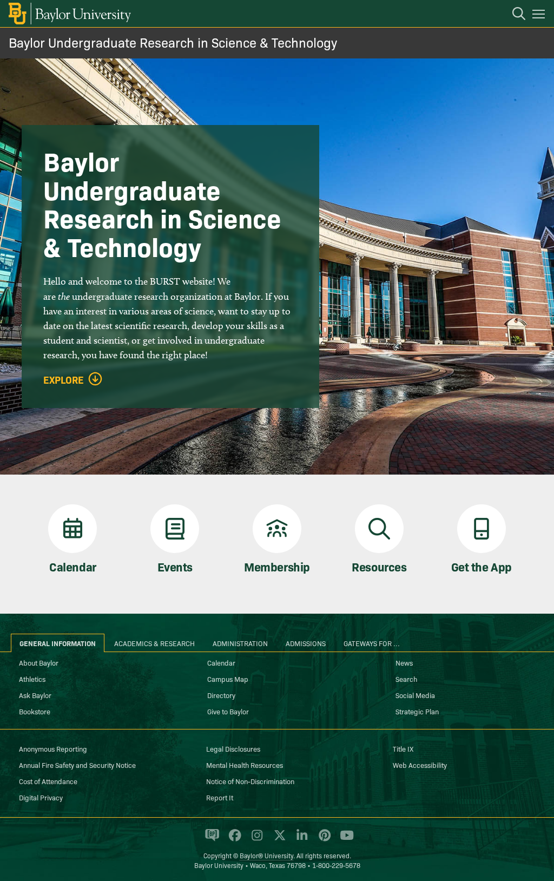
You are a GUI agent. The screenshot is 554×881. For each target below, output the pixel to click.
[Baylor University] (69, 13)
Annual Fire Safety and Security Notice (77, 765)
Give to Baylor (228, 711)
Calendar (221, 662)
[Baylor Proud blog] (210, 840)
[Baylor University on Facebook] (233, 840)
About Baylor (38, 662)
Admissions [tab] (306, 643)
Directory (221, 695)
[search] (513, 15)
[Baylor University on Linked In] (300, 840)
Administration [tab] (240, 643)
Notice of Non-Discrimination (250, 781)
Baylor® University (266, 855)
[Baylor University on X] (278, 840)
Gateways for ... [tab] (372, 643)
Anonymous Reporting (53, 748)
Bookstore (34, 711)
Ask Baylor (35, 695)
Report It (219, 797)
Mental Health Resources (244, 765)
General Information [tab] (57, 643)
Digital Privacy (41, 797)
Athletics (32, 678)
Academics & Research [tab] (154, 643)
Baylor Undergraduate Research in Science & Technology (173, 42)
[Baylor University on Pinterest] (323, 840)
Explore (63, 379)
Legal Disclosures (233, 748)
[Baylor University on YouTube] (344, 840)
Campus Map (227, 678)
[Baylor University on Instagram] (255, 840)
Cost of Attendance (48, 781)
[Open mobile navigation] (540, 15)
